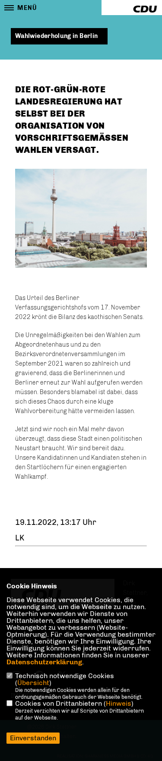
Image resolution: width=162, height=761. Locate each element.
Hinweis (118, 703)
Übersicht (33, 683)
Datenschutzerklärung (44, 662)
